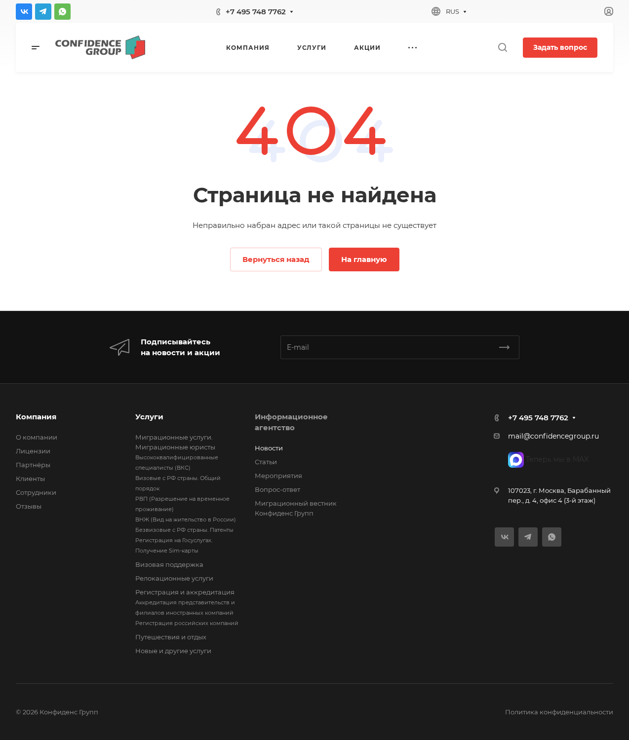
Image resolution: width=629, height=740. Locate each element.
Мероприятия (278, 476)
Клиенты (30, 478)
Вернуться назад (276, 259)
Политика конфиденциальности (559, 712)
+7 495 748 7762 (256, 11)
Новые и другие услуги (173, 651)
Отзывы (28, 506)
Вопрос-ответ (277, 489)
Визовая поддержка (169, 564)
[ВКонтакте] (24, 11)
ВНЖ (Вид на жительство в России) (185, 519)
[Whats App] (62, 11)
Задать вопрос (560, 47)
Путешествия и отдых (170, 637)
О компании (36, 437)
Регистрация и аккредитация (185, 592)
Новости (269, 448)
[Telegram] (43, 11)
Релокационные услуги (174, 578)
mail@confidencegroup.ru (553, 436)
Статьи (266, 462)
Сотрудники (36, 492)
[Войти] (608, 11)
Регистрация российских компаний (186, 623)
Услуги (149, 416)
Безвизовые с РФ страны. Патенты (184, 529)
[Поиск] (502, 47)
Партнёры (33, 465)
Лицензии (33, 451)
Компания (36, 416)
